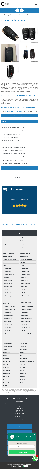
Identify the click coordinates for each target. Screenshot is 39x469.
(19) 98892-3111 (20, 175)
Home (19, 426)
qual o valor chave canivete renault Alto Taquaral (14, 163)
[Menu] (36, 3)
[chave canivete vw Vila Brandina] (29, 53)
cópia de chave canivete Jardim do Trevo (12, 150)
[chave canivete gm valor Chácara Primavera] (10, 33)
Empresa (19, 432)
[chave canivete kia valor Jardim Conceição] (29, 33)
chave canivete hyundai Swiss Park (11, 140)
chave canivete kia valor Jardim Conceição (13, 131)
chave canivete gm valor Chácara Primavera (13, 127)
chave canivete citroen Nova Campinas (12, 144)
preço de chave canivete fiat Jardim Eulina (12, 160)
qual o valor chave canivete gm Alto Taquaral (13, 147)
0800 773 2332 (20, 177)
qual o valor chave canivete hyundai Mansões (13, 157)
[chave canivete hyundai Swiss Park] (10, 72)
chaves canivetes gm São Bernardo (11, 134)
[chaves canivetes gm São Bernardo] (10, 53)
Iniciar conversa (22, 452)
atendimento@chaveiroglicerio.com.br (20, 419)
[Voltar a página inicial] (5, 4)
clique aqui (19, 111)
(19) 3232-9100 (11, 111)
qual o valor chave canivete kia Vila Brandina (13, 153)
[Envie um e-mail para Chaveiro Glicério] (22, 10)
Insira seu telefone (22, 443)
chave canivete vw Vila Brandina (10, 137)
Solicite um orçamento (19, 116)
